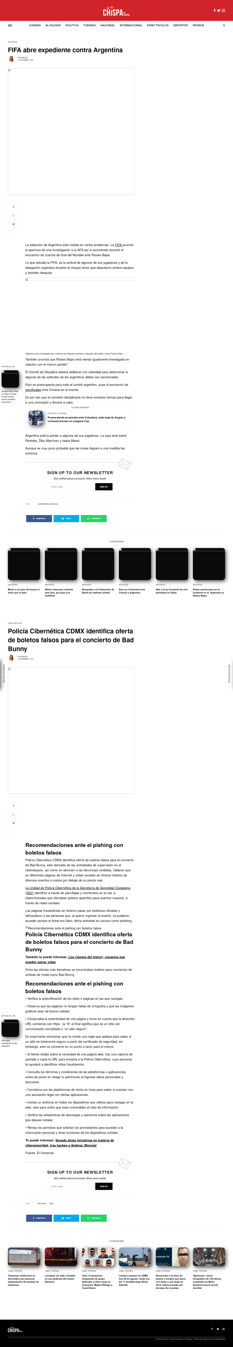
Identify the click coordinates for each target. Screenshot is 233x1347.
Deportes (12, 42)
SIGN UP (104, 486)
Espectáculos (15, 623)
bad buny (42, 1203)
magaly (24, 57)
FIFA (119, 244)
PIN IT (81, 317)
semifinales (33, 389)
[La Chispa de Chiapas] (116, 10)
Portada (62, 413)
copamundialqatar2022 (48, 504)
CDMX (51, 1203)
